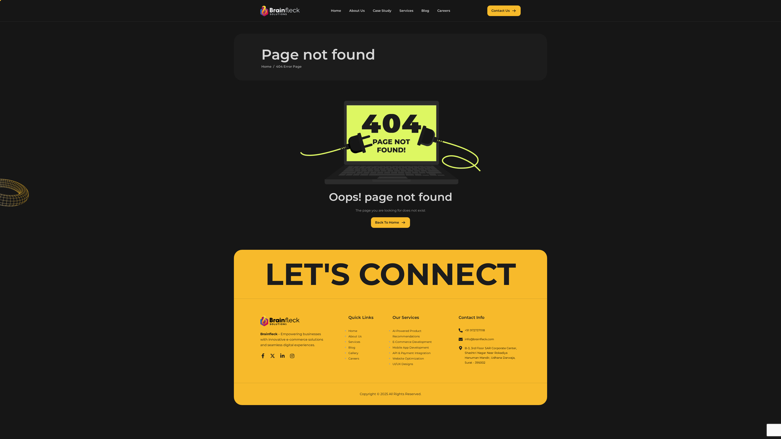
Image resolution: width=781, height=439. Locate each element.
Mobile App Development (411, 347)
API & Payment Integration (412, 353)
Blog (425, 11)
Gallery (353, 353)
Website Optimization (408, 358)
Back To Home (387, 222)
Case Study (382, 11)
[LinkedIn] (282, 355)
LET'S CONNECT (390, 274)
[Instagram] (292, 355)
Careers (443, 11)
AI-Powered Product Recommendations (407, 333)
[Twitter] (272, 355)
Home (336, 11)
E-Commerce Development (412, 342)
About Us (357, 11)
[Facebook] (262, 355)
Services (406, 11)
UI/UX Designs (403, 364)
